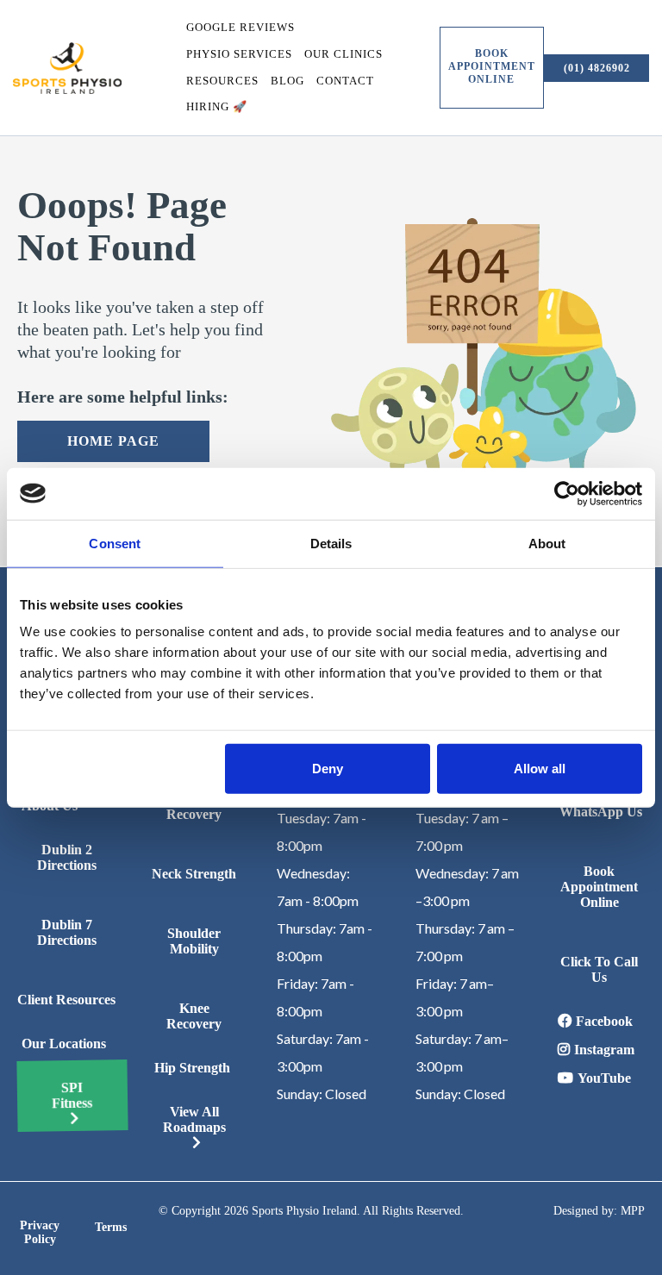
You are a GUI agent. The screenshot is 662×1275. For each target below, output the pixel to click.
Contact (345, 80)
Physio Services (239, 53)
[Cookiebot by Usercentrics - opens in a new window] (566, 493)
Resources (222, 80)
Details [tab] (331, 542)
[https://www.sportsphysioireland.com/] (67, 68)
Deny (327, 768)
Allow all (539, 768)
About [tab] (547, 542)
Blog (287, 80)
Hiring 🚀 (216, 106)
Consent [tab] (115, 542)
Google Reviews (240, 27)
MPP (633, 1210)
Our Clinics (343, 53)
